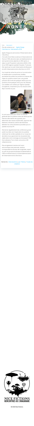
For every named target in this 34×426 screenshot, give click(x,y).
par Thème (21, 162)
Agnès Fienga (20, 47)
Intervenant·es (12, 162)
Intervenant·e (9, 45)
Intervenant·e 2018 (16, 49)
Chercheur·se (6, 49)
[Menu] (17, 11)
